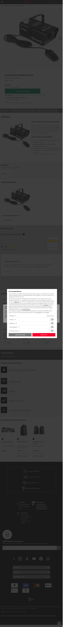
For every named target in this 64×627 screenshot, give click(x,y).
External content (14, 331)
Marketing (12, 323)
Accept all (44, 335)
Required (12, 315)
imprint (47, 312)
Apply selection (20, 335)
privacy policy (39, 312)
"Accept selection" (26, 309)
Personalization (13, 327)
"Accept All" (46, 304)
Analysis (12, 319)
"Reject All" (16, 301)
